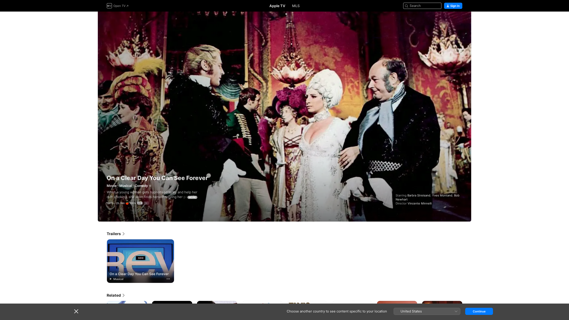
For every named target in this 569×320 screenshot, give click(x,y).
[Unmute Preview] (459, 20)
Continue (479, 311)
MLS (296, 6)
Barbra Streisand (418, 195)
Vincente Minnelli (420, 203)
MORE (192, 197)
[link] (116, 233)
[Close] (76, 311)
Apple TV (277, 6)
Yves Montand (442, 195)
